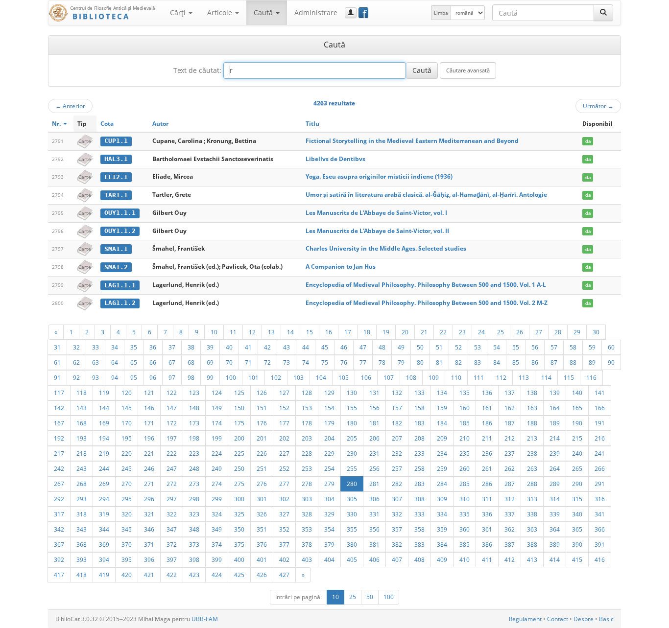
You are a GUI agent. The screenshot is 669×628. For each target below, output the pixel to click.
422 (172, 575)
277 (284, 484)
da (588, 141)
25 (500, 332)
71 (248, 362)
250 (239, 468)
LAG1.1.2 (120, 302)
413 (532, 559)
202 (284, 438)
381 (374, 544)
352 (284, 529)
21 (424, 332)
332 (397, 514)
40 (229, 347)
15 (309, 332)
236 (487, 453)
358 (419, 529)
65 (133, 362)
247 (172, 468)
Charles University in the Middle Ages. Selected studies (386, 248)
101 (253, 377)
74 (305, 362)
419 (104, 575)
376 (262, 544)
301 (262, 499)
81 (439, 362)
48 (382, 347)
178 (307, 423)
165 (577, 408)
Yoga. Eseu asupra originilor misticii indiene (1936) (379, 176)
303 (307, 499)
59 (592, 347)
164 (555, 408)
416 (600, 559)
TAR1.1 (116, 195)
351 (262, 529)
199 (217, 438)
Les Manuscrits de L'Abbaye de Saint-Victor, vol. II (377, 231)
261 (487, 468)
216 (600, 438)
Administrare (315, 12)
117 (59, 392)
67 (171, 362)
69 (210, 362)
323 (194, 514)
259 (442, 468)
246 (149, 468)
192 (59, 438)
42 (267, 347)
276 (262, 484)
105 (343, 377)
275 (239, 484)
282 (397, 484)
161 (487, 408)
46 (343, 347)
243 (81, 468)
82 (458, 362)
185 (464, 423)
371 (149, 544)
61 (57, 362)
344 (104, 529)
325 (239, 514)
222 (172, 453)
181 (374, 423)
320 (126, 514)
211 (487, 438)
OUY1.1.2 (120, 230)
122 (172, 392)
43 (286, 347)
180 (352, 423)
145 (126, 408)
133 (419, 392)
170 (126, 423)
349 (217, 529)
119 (104, 392)
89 (592, 362)
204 (329, 438)
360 (464, 529)
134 (442, 392)
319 (104, 514)
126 (262, 392)
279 (329, 484)
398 (194, 559)
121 (149, 392)
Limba (441, 12)
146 (149, 408)
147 (172, 408)
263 (532, 468)
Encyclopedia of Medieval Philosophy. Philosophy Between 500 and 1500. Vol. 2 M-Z (427, 303)
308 (419, 499)
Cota (107, 123)
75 (324, 362)
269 (104, 484)
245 (126, 468)
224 (217, 453)
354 (329, 529)
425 (239, 575)
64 (114, 362)
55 (515, 347)
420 (126, 575)
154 (329, 408)
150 (239, 408)
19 (385, 332)
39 (210, 347)
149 (217, 408)
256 (374, 468)
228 (307, 453)
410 (464, 559)
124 (217, 392)
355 (352, 529)
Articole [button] (220, 12)
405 (352, 559)
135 (464, 392)
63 (95, 362)
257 (397, 468)
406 (374, 559)
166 (600, 408)
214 (555, 438)
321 (149, 514)
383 (419, 544)
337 (509, 514)
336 (487, 514)
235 (464, 453)
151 (262, 408)
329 (329, 514)
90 (611, 362)
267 (59, 484)
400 (239, 559)
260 (464, 468)
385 (464, 544)
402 (284, 559)
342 (59, 529)
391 (600, 544)
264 (555, 468)
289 (555, 484)
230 (352, 453)
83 (477, 362)
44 (305, 347)
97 (171, 377)
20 (405, 332)
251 (262, 468)
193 (81, 438)
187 (509, 423)
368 (81, 544)
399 (217, 559)
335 (464, 514)
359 (442, 529)
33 (95, 347)
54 (496, 347)
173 (194, 423)
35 (133, 347)
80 (420, 362)
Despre (583, 619)
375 (239, 544)
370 (126, 544)
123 (194, 392)
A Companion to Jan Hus (341, 266)
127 (284, 392)
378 (307, 544)
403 (307, 559)
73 (286, 362)
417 (59, 575)
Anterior (70, 106)
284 (442, 484)
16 (328, 332)
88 (573, 362)
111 (479, 377)
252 (284, 468)
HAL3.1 (116, 159)
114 (546, 377)
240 (577, 453)
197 (172, 438)
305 (352, 499)
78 (382, 362)
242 (59, 468)
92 (76, 377)
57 (553, 347)
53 (477, 347)
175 (239, 423)
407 (397, 559)
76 (343, 362)
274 (217, 484)
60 (611, 347)
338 (532, 514)
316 (600, 499)
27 (538, 332)
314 (555, 499)
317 (59, 514)
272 (172, 484)
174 (217, 423)
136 (487, 392)
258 (419, 468)
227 (284, 453)
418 (81, 575)
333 (419, 514)
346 (149, 529)
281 (374, 484)
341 (600, 514)
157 (397, 408)
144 (104, 408)
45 (324, 347)
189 (555, 423)
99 (210, 377)
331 (374, 514)
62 (76, 362)
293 (81, 499)
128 (307, 392)
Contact (557, 619)
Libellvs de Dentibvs (335, 159)
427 (284, 575)
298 (194, 499)
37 (171, 347)
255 (352, 468)
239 (555, 453)
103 (298, 377)
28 (557, 332)
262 (509, 468)
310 (464, 499)
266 (600, 468)
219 (104, 453)
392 (59, 559)
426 (262, 575)
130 (352, 392)
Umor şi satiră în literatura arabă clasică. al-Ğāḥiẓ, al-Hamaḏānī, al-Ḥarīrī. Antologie (426, 194)
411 (487, 559)
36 (152, 347)
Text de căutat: (197, 70)
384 (442, 544)
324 (217, 514)
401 (262, 559)
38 (191, 347)
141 (600, 392)
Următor (598, 106)
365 (577, 529)
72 (267, 362)
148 (194, 408)
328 (307, 514)
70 (229, 362)
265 (577, 468)
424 (217, 575)
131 (374, 392)
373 (194, 544)
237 (509, 453)
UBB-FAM (204, 619)
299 (217, 499)
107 (388, 377)
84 (496, 362)
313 (532, 499)
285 (464, 484)
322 (172, 514)
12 (252, 332)
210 (464, 438)
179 (329, 423)
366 (600, 529)
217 (59, 453)
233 (419, 453)
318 (81, 514)
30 (596, 332)
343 (81, 529)
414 (555, 559)
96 (152, 377)
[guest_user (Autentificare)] (351, 12)
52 (458, 347)
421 (149, 575)
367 (59, 544)
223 (194, 453)
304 (329, 499)
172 (172, 423)
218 (81, 453)
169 (104, 423)
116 (591, 377)
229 (329, 453)
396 (149, 559)
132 (397, 392)
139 (555, 392)
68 (191, 362)
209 (442, 438)
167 (59, 423)
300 (239, 499)
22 (443, 332)
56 (534, 347)
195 (126, 438)
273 (194, 484)
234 (442, 453)
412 (509, 559)
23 (462, 332)
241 (600, 453)
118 (81, 392)
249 (217, 468)
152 (284, 408)
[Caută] (603, 12)
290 (577, 484)
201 (262, 438)
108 (411, 377)
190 (577, 423)
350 (239, 529)
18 (366, 332)
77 (362, 362)
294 (104, 499)
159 (442, 408)
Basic (606, 619)
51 (439, 347)
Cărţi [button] (179, 12)
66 (152, 362)
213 (532, 438)
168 (81, 423)
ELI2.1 (116, 177)
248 (194, 468)
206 (374, 438)
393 (81, 559)
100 (231, 377)
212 (509, 438)
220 (126, 453)
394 (104, 559)
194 (104, 438)
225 (239, 453)
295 (126, 499)
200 (239, 438)
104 (321, 377)
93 (95, 377)
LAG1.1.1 (120, 285)
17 (347, 332)
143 (81, 408)
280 (352, 484)
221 (149, 453)
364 (555, 529)
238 (532, 453)
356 (374, 529)
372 (172, 544)
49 (401, 347)
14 (290, 332)
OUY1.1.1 (120, 212)
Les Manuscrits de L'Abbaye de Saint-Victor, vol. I (376, 213)
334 (442, 514)
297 (172, 499)
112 (501, 377)
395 (126, 559)
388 (532, 544)
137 (509, 392)
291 (600, 484)
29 (576, 332)
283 (419, 484)
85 (515, 362)
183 (419, 423)
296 (149, 499)
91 (57, 377)
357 (397, 529)
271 (149, 484)
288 (532, 484)
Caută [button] (264, 12)
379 (329, 544)
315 (577, 499)
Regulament (525, 619)
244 (104, 468)
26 (519, 332)
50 (420, 347)
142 (59, 408)
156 (374, 408)
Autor (160, 123)
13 (271, 332)
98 (191, 377)
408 (419, 559)
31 (57, 347)
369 (104, 544)
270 (126, 484)
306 (374, 499)
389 (555, 544)
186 (487, 423)
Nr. (57, 123)
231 (374, 453)
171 (149, 423)
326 (262, 514)
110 (456, 377)
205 (352, 438)
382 (397, 544)
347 (172, 529)
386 (487, 544)
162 (509, 408)
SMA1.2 (116, 267)
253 (307, 468)
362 (509, 529)
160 (464, 408)
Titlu (312, 123)
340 (577, 514)
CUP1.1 (116, 140)
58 (573, 347)
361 (487, 529)
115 (569, 377)
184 (442, 423)
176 (262, 423)
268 (81, 484)
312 (509, 499)
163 (532, 408)
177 (284, 423)
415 (577, 559)
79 (401, 362)
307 (397, 499)
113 (524, 377)
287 (509, 484)
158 (419, 408)
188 (532, 423)
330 (352, 514)
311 (487, 499)
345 (126, 529)
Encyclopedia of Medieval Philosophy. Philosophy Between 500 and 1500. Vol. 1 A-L (426, 284)
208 (419, 438)
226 (262, 453)
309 (442, 499)
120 (126, 392)
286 (487, 484)
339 (555, 514)
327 (284, 514)
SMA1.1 (116, 249)
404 (329, 559)
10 (214, 332)
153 (307, 408)
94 (114, 377)
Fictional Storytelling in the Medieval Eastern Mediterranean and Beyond (412, 141)
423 (194, 575)
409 (442, 559)
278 (307, 484)
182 (397, 423)
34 (114, 347)
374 (217, 544)
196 (149, 438)
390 (577, 544)
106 (366, 377)
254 (329, 468)
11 (233, 332)
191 (600, 423)
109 (434, 377)
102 (276, 377)
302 (284, 499)
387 (509, 544)
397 (172, 559)
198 (194, 438)
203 (307, 438)
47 (362, 347)
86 (534, 362)
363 (532, 529)
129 (329, 392)
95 (133, 377)
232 (397, 453)
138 (532, 392)
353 (307, 529)
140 (577, 392)
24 (481, 332)
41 (248, 347)
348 (194, 529)
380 (352, 544)
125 (239, 392)
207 (397, 438)
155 (352, 408)
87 (553, 362)
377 (284, 544)
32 (76, 347)
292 (59, 499)
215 (577, 438)
